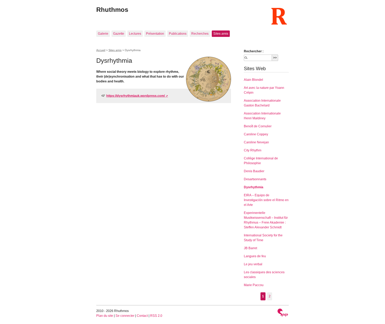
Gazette (118, 33)
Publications (177, 33)
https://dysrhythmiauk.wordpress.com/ (135, 95)
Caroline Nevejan (256, 142)
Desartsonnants (255, 179)
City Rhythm (252, 150)
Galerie (103, 33)
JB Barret (250, 248)
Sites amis (220, 33)
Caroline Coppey (256, 134)
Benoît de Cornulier (258, 126)
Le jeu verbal (253, 264)
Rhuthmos (112, 9)
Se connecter (125, 315)
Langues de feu (255, 256)
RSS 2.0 (156, 315)
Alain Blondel (253, 79)
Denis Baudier (254, 171)
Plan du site (104, 315)
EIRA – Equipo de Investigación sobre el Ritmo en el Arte (266, 200)
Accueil (100, 50)
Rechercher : (253, 51)
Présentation (155, 33)
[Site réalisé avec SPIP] (283, 313)
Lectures (135, 33)
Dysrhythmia (253, 187)
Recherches (200, 33)
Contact (142, 315)
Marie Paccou (253, 285)
